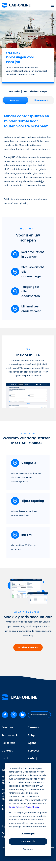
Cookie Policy (15, 807)
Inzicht (26, 535)
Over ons (7, 727)
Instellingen (28, 833)
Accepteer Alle (28, 841)
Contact (7, 750)
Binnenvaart (41, 100)
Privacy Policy (32, 807)
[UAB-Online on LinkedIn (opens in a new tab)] (22, 714)
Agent (32, 743)
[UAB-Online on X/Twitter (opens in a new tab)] (13, 714)
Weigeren (28, 849)
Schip (31, 735)
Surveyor (33, 750)
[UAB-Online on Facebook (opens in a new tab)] (5, 714)
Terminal (33, 727)
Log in (5, 758)
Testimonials (10, 735)
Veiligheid (28, 463)
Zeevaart (15, 100)
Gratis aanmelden (28, 647)
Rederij (32, 758)
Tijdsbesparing (32, 501)
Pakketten (8, 743)
